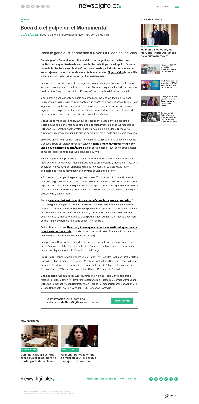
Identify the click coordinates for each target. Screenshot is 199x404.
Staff (121, 379)
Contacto (131, 379)
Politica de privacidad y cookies (101, 379)
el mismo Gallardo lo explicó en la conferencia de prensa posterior (90, 200)
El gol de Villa (116, 72)
